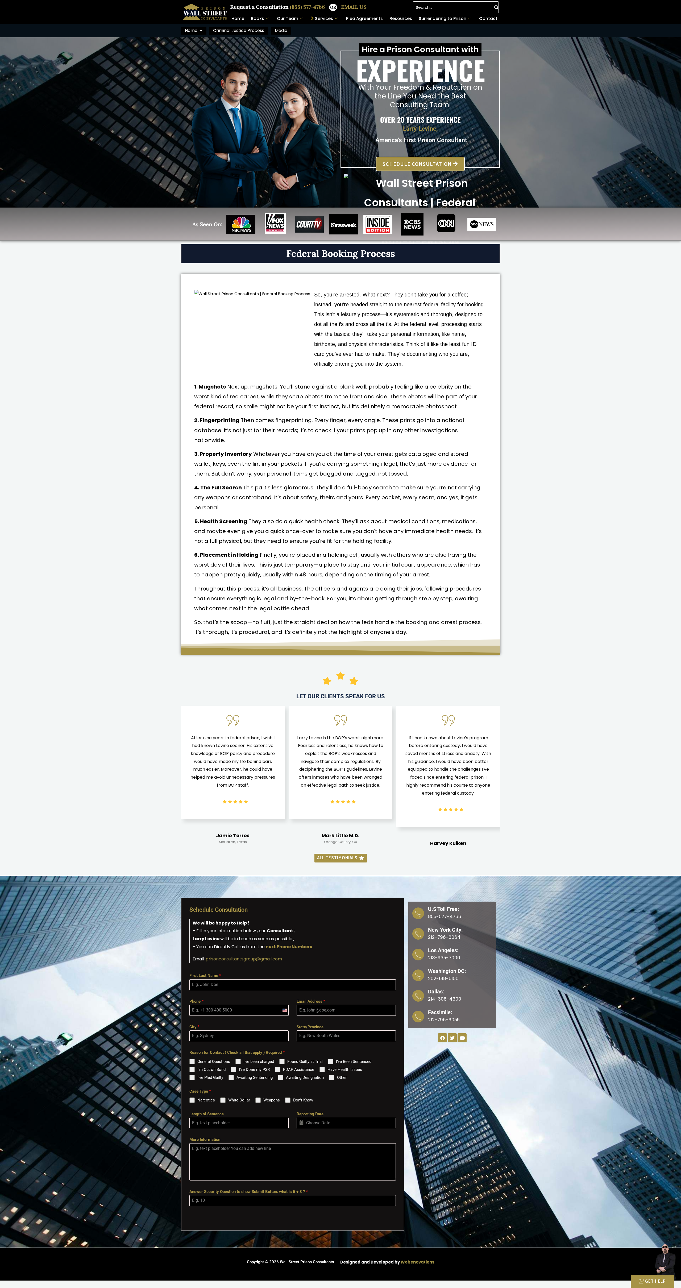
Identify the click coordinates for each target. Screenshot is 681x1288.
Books (257, 18)
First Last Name (205, 975)
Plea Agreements (364, 18)
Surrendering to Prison (442, 18)
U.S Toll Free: (443, 909)
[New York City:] (418, 934)
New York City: (445, 930)
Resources (400, 18)
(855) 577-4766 (308, 6)
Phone (196, 1001)
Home (237, 18)
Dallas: (436, 991)
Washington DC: (447, 971)
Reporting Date (310, 1114)
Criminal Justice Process (238, 30)
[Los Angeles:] (418, 954)
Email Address (311, 1001)
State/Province (310, 1027)
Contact (488, 18)
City (194, 1027)
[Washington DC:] (418, 975)
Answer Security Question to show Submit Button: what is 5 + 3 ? (248, 1191)
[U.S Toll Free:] (418, 913)
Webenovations (417, 1262)
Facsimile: (440, 1012)
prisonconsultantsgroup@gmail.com (244, 959)
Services (324, 18)
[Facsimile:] (418, 1016)
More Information (204, 1139)
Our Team (287, 18)
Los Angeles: (443, 950)
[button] (193, 31)
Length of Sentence (206, 1114)
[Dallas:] (418, 996)
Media (281, 30)
